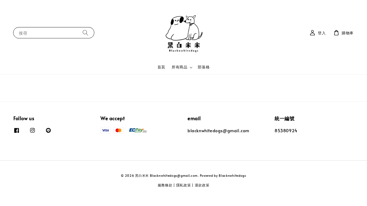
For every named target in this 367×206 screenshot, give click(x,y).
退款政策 (202, 185)
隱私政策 (183, 185)
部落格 (204, 66)
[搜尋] (85, 32)
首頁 (161, 66)
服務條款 (165, 185)
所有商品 (179, 67)
